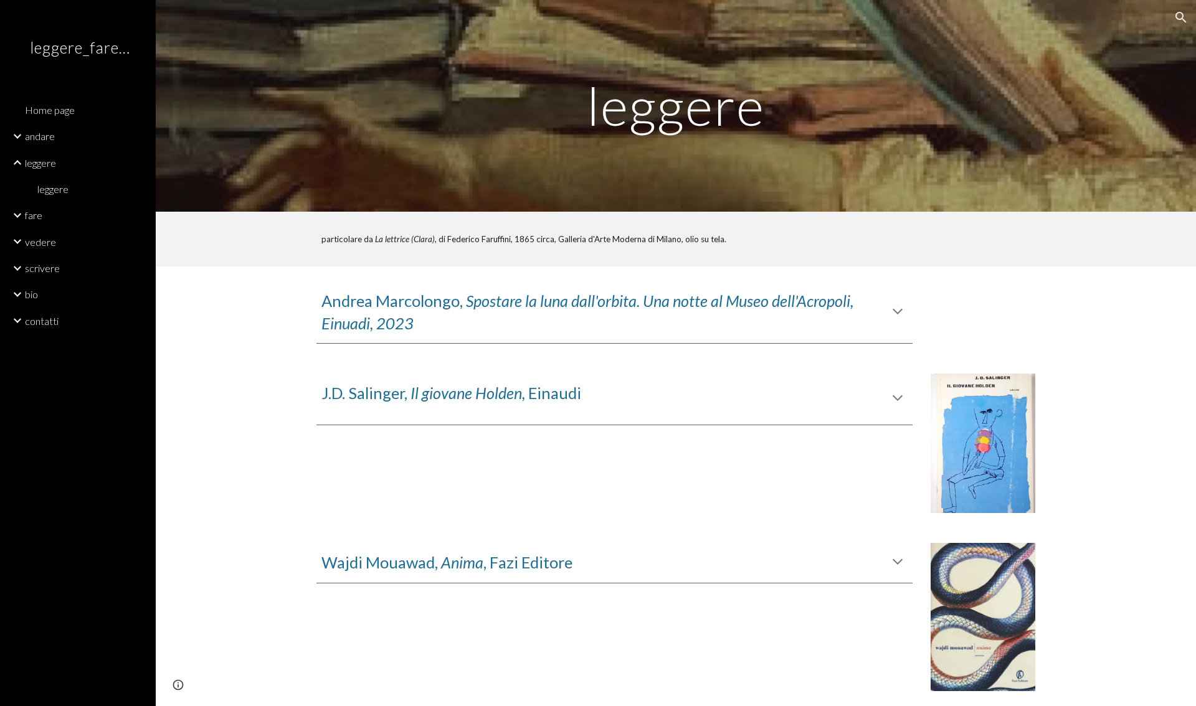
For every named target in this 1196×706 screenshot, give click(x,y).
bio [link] (31, 294)
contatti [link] (42, 321)
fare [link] (33, 215)
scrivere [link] (42, 268)
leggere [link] (40, 163)
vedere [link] (40, 242)
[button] (1181, 17)
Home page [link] (50, 110)
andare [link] (40, 136)
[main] (675, 105)
